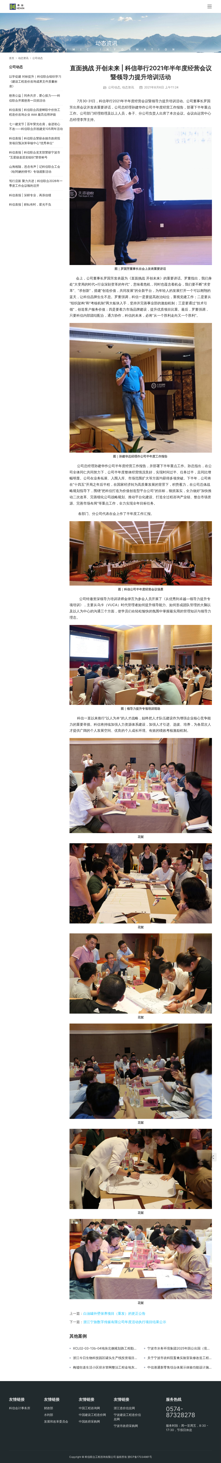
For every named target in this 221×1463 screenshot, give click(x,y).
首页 (11, 58)
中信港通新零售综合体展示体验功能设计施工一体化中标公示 (179, 1367)
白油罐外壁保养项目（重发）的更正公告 (114, 1313)
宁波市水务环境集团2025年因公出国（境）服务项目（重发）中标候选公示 (179, 1348)
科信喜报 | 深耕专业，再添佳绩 (30, 195)
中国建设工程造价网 (92, 1415)
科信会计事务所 (19, 1408)
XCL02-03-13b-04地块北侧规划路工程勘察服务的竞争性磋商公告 (105, 1348)
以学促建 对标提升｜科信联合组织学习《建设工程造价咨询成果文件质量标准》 (35, 81)
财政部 (48, 1408)
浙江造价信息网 (124, 1408)
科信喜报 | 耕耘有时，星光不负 (30, 204)
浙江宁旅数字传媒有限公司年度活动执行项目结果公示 (124, 1322)
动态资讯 (128, 87)
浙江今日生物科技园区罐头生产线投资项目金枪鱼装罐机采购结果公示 (105, 1358)
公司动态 (114, 87)
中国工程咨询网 (89, 1408)
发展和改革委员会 (56, 1421)
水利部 (48, 1415)
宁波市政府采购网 (126, 1426)
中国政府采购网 (89, 1421)
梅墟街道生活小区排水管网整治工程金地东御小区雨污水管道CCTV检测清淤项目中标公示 (105, 1367)
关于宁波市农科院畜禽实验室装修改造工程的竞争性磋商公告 (179, 1358)
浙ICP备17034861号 (140, 1456)
